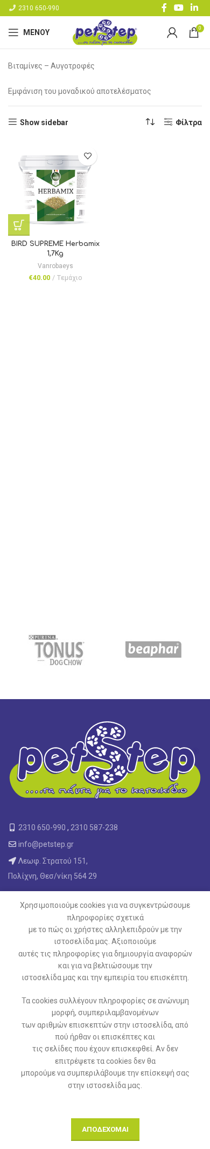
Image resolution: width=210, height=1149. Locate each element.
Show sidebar (44, 122)
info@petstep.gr (46, 844)
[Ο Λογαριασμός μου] (172, 32)
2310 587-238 (94, 827)
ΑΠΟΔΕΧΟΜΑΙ (105, 1129)
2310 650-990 (38, 8)
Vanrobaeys (55, 266)
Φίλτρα (189, 122)
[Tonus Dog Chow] (56, 651)
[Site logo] (104, 32)
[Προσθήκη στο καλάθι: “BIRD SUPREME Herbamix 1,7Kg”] (19, 225)
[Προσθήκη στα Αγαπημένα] (87, 156)
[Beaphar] (153, 651)
